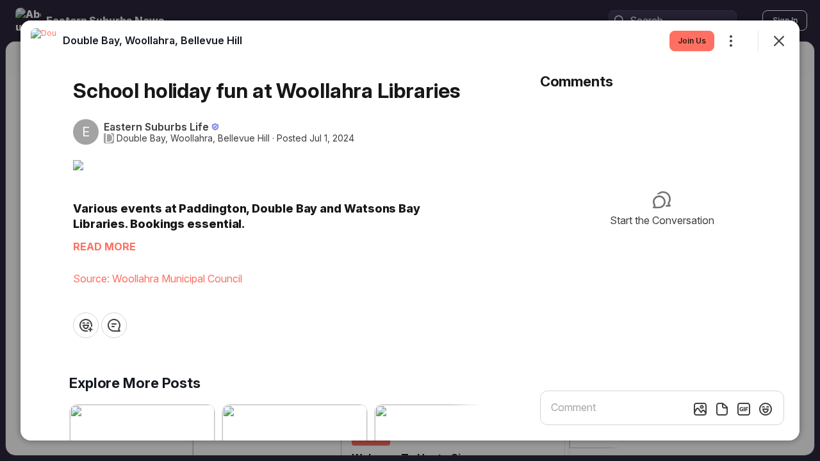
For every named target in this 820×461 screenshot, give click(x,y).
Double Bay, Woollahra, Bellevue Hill (193, 138)
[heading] (152, 40)
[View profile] (43, 41)
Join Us (692, 40)
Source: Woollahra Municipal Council (157, 278)
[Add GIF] (744, 409)
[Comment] (114, 325)
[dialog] (410, 230)
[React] (86, 325)
